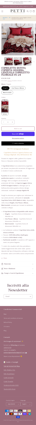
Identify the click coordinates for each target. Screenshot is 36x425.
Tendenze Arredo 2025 (11, 385)
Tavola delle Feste (9, 389)
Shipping (9, 80)
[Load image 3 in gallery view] (27, 61)
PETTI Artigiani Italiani (11, 420)
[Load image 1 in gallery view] (9, 61)
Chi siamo (7, 326)
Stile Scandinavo (9, 374)
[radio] (5, 88)
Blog (5, 330)
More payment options (18, 138)
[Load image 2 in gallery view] (18, 61)
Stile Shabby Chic (9, 370)
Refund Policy (8, 322)
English (24, 404)
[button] (2, 11)
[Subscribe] (30, 296)
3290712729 (7, 347)
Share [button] (5, 258)
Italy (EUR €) (11, 404)
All (9, 17)
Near (5, 314)
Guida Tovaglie (8, 381)
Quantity (3, 118)
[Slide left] (2, 62)
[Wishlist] (31, 11)
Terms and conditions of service (13, 318)
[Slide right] (34, 62)
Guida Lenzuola (8, 377)
